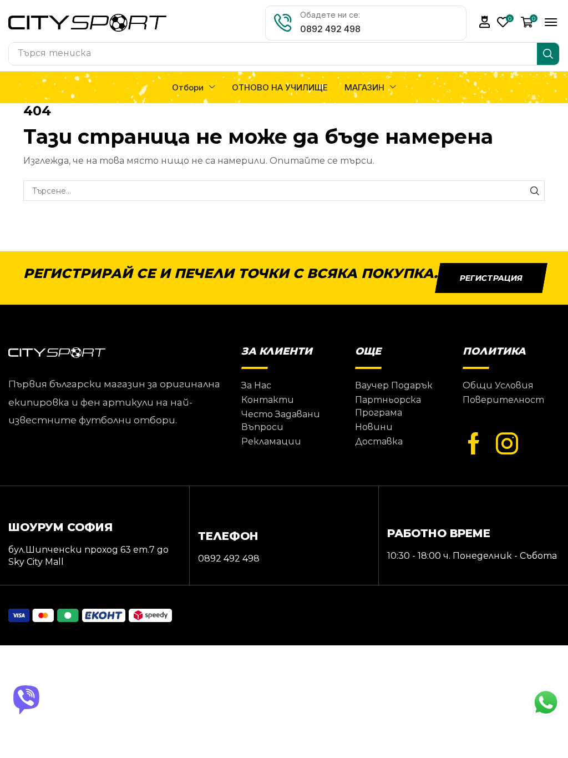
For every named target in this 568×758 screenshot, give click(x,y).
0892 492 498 (330, 28)
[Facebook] (474, 444)
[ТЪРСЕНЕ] (534, 190)
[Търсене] (548, 54)
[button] (484, 22)
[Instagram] (507, 444)
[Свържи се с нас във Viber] (27, 699)
